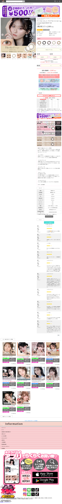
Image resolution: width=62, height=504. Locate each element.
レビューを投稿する (49, 222)
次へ (58, 335)
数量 (38, 65)
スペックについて (49, 216)
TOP (3, 3)
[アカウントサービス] (59, 1)
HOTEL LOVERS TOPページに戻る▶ (31, 420)
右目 (51, 54)
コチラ (45, 111)
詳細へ (58, 86)
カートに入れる (49, 76)
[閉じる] (15, 483)
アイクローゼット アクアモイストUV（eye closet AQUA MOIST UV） (21, 3)
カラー (39, 38)
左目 (38, 54)
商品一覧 (6, 3)
